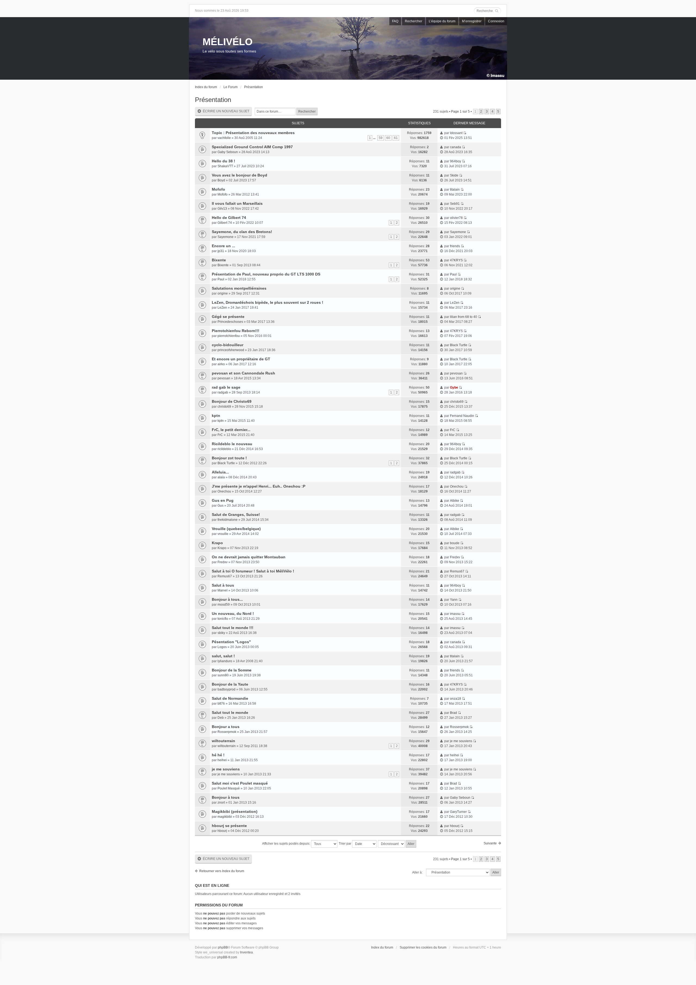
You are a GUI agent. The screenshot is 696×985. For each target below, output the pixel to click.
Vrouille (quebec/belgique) (236, 528)
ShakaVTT (225, 166)
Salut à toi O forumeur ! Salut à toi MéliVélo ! (253, 571)
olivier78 (456, 218)
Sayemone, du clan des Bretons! (242, 232)
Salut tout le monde (230, 712)
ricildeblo (224, 449)
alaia (221, 477)
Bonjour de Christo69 (231, 401)
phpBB (223, 947)
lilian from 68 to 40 (463, 317)
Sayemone (225, 237)
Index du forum (206, 87)
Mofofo (218, 189)
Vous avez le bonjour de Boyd (239, 175)
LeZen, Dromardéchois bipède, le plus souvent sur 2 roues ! (267, 302)
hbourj (222, 831)
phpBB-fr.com (227, 957)
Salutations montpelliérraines (239, 288)
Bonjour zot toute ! (229, 458)
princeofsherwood (230, 350)
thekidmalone (227, 520)
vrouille (222, 534)
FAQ (395, 21)
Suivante (490, 843)
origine (222, 293)
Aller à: (417, 872)
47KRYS (456, 260)
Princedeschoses (230, 322)
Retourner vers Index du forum (221, 871)
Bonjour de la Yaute (230, 684)
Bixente (219, 260)
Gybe (454, 387)
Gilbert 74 (224, 223)
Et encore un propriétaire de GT (241, 359)
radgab (222, 392)
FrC (220, 435)
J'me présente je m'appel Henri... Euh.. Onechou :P (258, 486)
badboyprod (226, 689)
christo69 (224, 406)
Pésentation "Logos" (231, 642)
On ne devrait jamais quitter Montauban (248, 557)
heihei (222, 760)
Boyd (221, 180)
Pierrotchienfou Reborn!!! (235, 331)
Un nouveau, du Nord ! (233, 613)
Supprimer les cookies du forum (423, 947)
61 (396, 138)
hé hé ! (218, 755)
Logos (222, 647)
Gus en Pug (223, 500)
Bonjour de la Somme (231, 670)
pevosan (223, 378)
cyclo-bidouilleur (227, 345)
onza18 (455, 699)
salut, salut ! (223, 656)
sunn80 (223, 675)
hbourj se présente (229, 825)
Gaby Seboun (227, 152)
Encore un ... (223, 246)
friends (455, 246)
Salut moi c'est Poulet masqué (240, 783)
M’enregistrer (471, 21)
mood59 (223, 604)
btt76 (221, 703)
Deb (220, 718)
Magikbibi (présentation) (234, 811)
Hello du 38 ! (223, 161)
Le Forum (230, 87)
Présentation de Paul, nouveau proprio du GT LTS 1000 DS (266, 274)
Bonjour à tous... (227, 599)
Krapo (217, 543)
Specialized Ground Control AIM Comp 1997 (252, 147)
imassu (455, 614)
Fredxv (222, 562)
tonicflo (222, 619)
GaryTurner (458, 812)
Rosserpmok (226, 732)
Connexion (496, 21)
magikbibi (224, 817)
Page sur (460, 111)
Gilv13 (222, 208)
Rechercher (413, 21)
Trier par (345, 843)
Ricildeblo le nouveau (232, 444)
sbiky (221, 633)
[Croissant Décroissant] (397, 844)
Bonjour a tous (226, 726)
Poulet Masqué (228, 788)
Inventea (246, 952)
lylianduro (224, 661)
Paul (220, 279)
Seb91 (455, 204)
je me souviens (461, 741)
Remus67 (224, 576)
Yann (454, 600)
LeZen (222, 307)
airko (221, 364)
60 (388, 138)
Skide (454, 175)
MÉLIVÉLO (228, 41)
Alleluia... (220, 472)
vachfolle (224, 138)
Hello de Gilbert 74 (229, 217)
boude (454, 543)
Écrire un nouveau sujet (226, 111)
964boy (455, 161)
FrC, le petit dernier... (231, 430)
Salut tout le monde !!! (232, 627)
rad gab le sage (226, 387)
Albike (454, 501)
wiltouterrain (223, 741)
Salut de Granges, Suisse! (236, 514)
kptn (216, 415)
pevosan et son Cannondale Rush (243, 373)
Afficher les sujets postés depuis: (286, 843)
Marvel (222, 590)
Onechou (224, 491)
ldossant (456, 133)
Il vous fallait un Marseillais (237, 203)
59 (381, 138)
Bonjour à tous (226, 797)
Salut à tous (223, 585)
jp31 (220, 251)
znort (221, 802)
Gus (220, 505)
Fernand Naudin (462, 416)
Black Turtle (458, 345)
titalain (455, 189)
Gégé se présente (228, 316)
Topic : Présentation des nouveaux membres (253, 133)
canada (455, 147)
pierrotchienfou (228, 336)
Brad (453, 713)
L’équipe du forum (442, 21)
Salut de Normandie (230, 698)
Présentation (253, 87)
